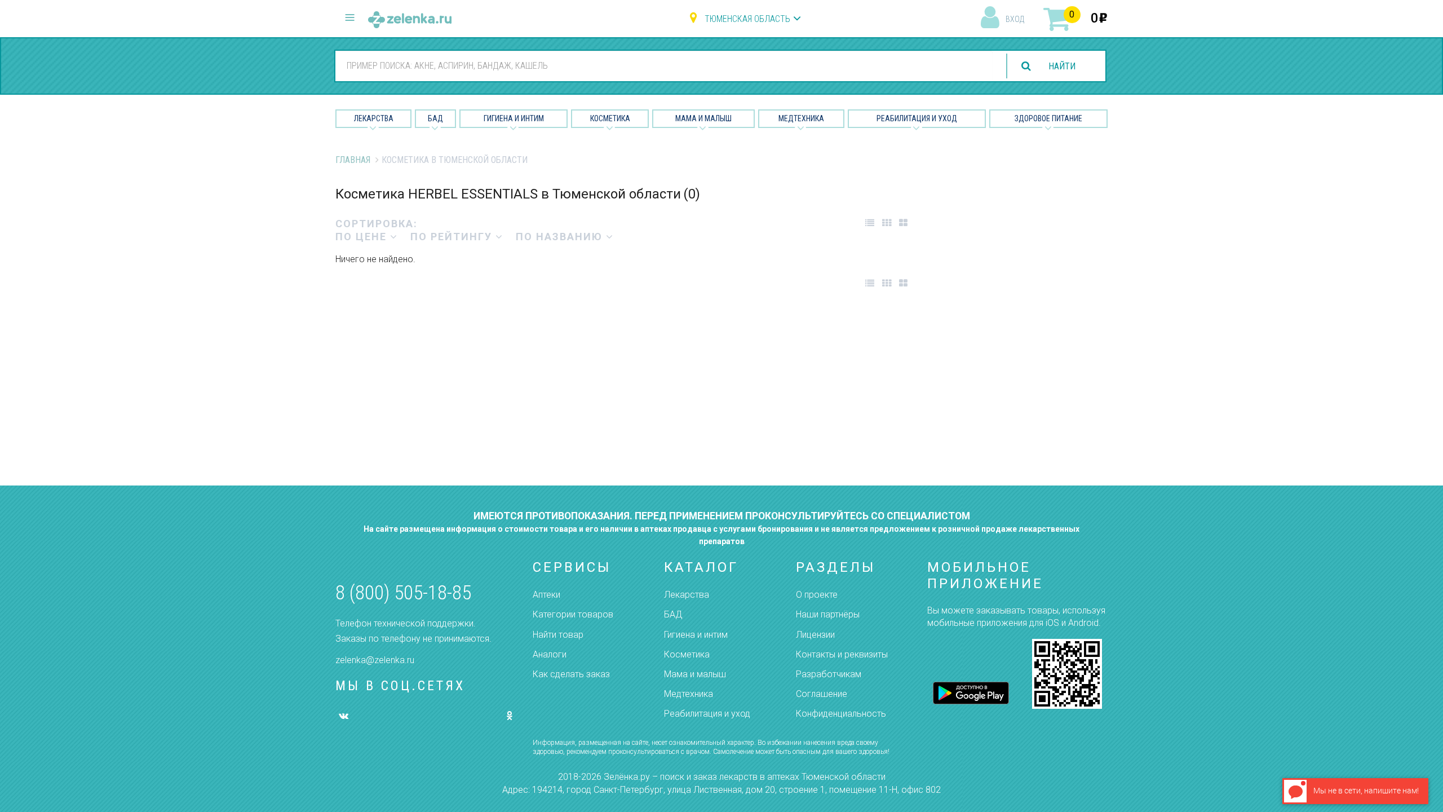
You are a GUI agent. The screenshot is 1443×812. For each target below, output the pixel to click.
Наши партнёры (828, 614)
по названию (561, 236)
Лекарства (373, 118)
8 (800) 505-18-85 (403, 592)
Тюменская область (747, 19)
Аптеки (546, 594)
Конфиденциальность (841, 713)
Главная (352, 160)
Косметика (610, 118)
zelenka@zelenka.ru (374, 660)
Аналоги (549, 654)
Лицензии (815, 634)
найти (1061, 66)
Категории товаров (573, 614)
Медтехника (801, 118)
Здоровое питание (1048, 118)
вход (1015, 19)
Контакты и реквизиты (842, 654)
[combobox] (664, 65)
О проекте (817, 594)
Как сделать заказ (571, 674)
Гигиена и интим (696, 634)
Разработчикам (828, 674)
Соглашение (821, 694)
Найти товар (558, 634)
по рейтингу (452, 236)
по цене (362, 236)
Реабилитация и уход (917, 118)
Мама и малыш (703, 118)
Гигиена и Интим (514, 118)
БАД (435, 118)
